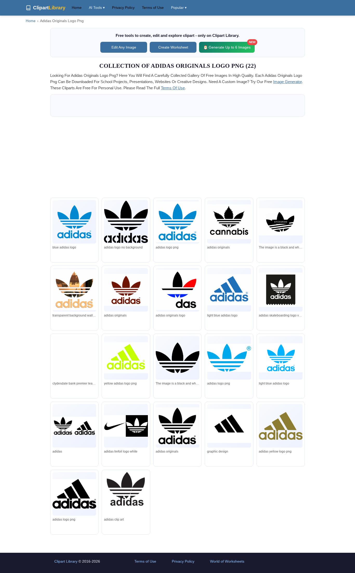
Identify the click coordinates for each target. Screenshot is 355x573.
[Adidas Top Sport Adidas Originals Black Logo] (177, 290)
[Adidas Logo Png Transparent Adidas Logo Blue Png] (229, 289)
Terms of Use (153, 7)
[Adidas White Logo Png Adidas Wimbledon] (74, 373)
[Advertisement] (177, 157)
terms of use (173, 88)
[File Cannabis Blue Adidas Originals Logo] (229, 221)
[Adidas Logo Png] (126, 357)
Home (77, 7)
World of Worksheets (227, 561)
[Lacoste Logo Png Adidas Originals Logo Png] (177, 221)
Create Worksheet (173, 47)
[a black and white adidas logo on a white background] (281, 221)
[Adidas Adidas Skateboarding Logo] (281, 290)
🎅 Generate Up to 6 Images (229, 45)
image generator (287, 81)
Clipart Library (65, 561)
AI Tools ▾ (97, 7)
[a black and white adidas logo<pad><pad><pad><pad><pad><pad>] (177, 357)
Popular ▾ (179, 7)
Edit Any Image (123, 47)
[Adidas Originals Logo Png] (74, 289)
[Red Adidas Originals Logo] (126, 290)
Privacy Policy (123, 7)
